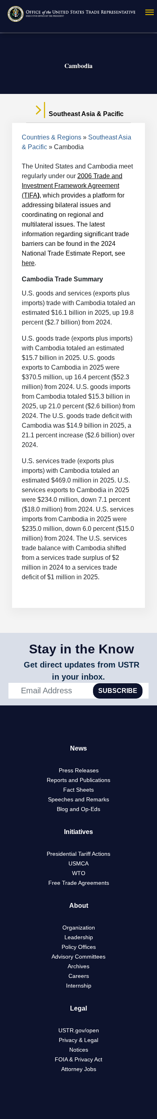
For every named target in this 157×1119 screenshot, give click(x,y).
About (78, 905)
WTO (78, 873)
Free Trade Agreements (78, 883)
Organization (78, 927)
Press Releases (79, 770)
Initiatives (78, 831)
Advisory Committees (78, 956)
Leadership (78, 937)
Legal (78, 1008)
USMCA (78, 863)
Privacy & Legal (78, 1040)
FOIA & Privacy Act (78, 1059)
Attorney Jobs (78, 1069)
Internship (78, 985)
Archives (78, 966)
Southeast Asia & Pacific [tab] (85, 113)
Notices (78, 1049)
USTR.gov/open (78, 1030)
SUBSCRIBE (117, 690)
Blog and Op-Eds (78, 809)
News (78, 748)
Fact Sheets (78, 789)
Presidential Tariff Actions (78, 854)
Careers (78, 976)
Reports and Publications (78, 780)
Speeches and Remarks (78, 799)
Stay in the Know (81, 649)
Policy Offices (79, 947)
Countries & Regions (51, 137)
